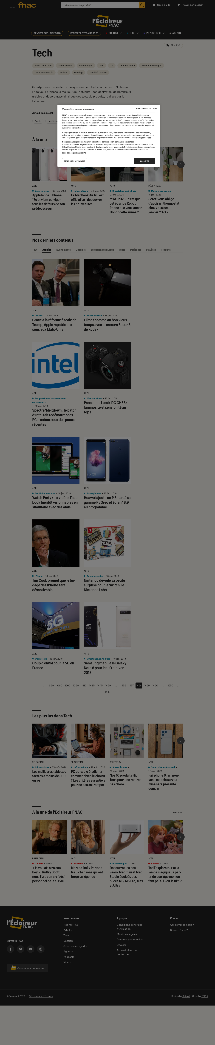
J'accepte (144, 161)
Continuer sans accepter (146, 108)
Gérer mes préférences (74, 161)
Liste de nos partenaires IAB (74, 153)
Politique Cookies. (143, 138)
